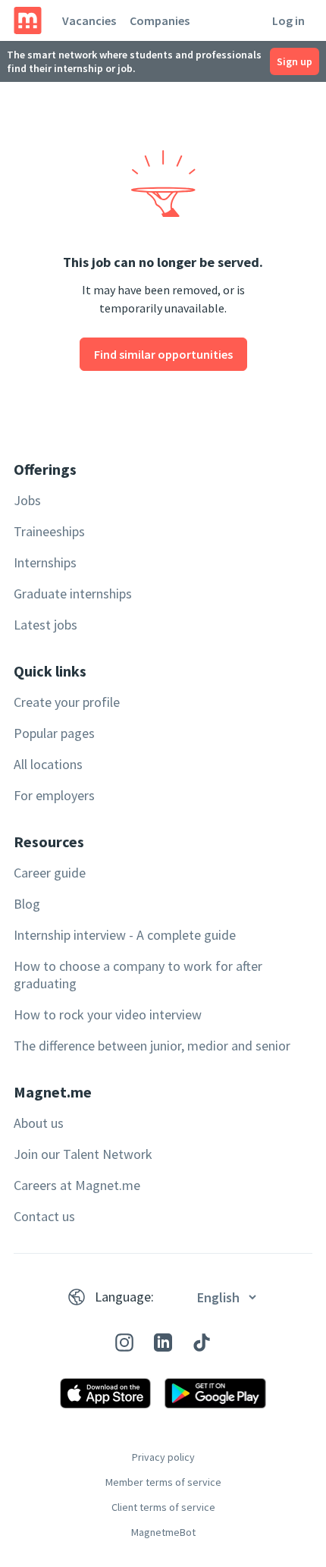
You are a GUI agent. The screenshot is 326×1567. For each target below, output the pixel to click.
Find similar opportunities (163, 354)
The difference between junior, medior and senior (152, 1045)
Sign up (294, 61)
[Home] (28, 20)
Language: (124, 1296)
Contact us (44, 1216)
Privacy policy (163, 1457)
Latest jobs (45, 624)
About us (39, 1123)
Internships (45, 562)
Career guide (50, 872)
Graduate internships (73, 593)
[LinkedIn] (163, 1342)
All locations (48, 764)
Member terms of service (163, 1482)
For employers (54, 795)
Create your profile (67, 702)
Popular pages (54, 733)
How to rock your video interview (108, 1014)
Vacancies (89, 20)
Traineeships (49, 531)
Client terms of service (163, 1507)
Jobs (27, 500)
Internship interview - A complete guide (125, 935)
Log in (288, 20)
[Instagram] (124, 1342)
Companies (160, 20)
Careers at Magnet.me (77, 1185)
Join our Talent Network (83, 1154)
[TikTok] (202, 1342)
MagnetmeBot (163, 1532)
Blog (27, 903)
